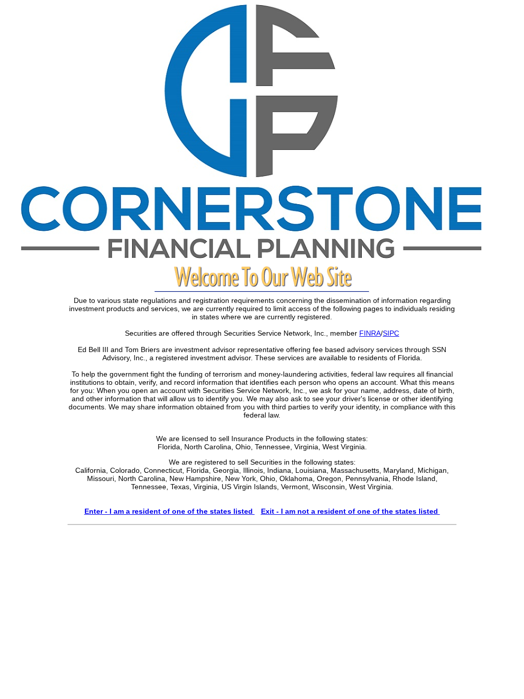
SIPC (391, 333)
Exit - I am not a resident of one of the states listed (350, 511)
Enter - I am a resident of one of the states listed (169, 511)
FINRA (370, 333)
